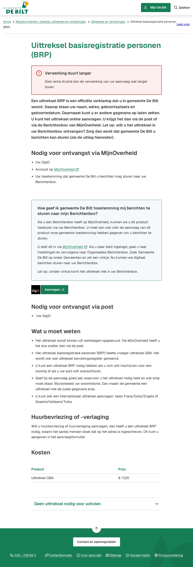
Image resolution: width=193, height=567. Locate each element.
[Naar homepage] (19, 7)
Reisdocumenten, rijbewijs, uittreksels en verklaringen (51, 21)
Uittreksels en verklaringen (108, 21)
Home (7, 21)
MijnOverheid (66, 169)
